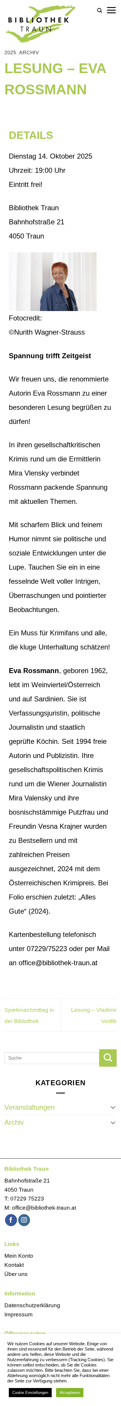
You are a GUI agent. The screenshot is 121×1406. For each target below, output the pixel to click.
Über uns (16, 1274)
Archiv (29, 52)
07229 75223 (27, 1198)
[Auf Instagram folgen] (24, 1220)
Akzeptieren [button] (70, 1392)
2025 (10, 52)
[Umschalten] (113, 1107)
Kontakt (14, 1265)
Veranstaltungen (29, 1107)
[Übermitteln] (108, 1057)
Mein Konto (18, 1256)
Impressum (18, 1314)
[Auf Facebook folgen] (11, 1220)
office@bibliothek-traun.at (44, 1208)
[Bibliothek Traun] (48, 23)
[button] (99, 10)
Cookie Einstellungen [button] (30, 1392)
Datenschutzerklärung (32, 1305)
